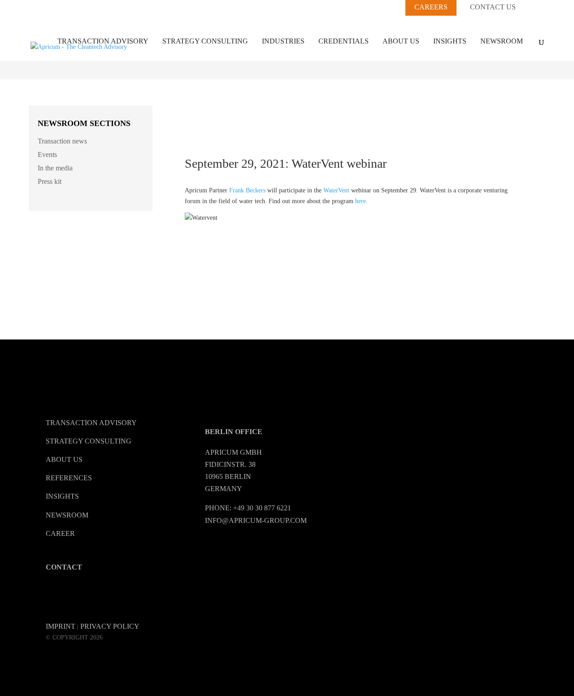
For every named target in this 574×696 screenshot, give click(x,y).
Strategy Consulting (205, 41)
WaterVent (336, 190)
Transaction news (62, 141)
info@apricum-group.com (256, 520)
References (69, 478)
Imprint (60, 626)
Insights (449, 41)
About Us (401, 41)
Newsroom (501, 41)
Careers (431, 7)
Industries (283, 41)
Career (60, 533)
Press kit (49, 181)
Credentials (343, 41)
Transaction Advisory (102, 41)
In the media (55, 168)
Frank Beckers (247, 190)
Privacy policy (109, 626)
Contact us (493, 7)
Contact (64, 567)
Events (47, 154)
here (360, 201)
